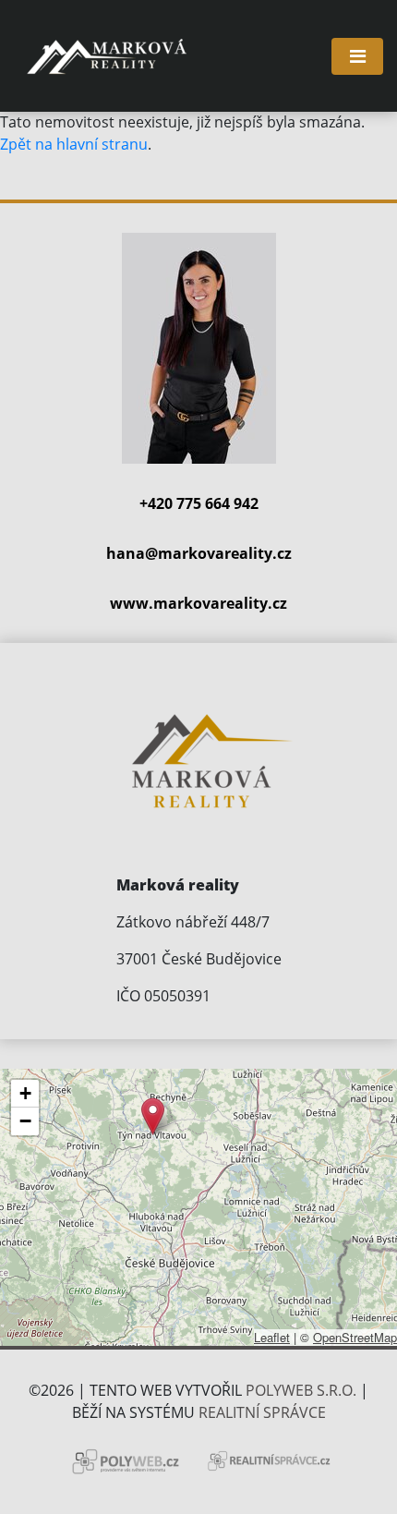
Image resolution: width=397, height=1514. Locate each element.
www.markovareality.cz (198, 603)
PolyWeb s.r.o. (301, 1390)
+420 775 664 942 (199, 503)
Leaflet (272, 1337)
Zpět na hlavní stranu (74, 144)
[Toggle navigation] (357, 56)
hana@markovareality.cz (199, 553)
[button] (152, 1116)
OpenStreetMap (355, 1337)
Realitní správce (262, 1412)
